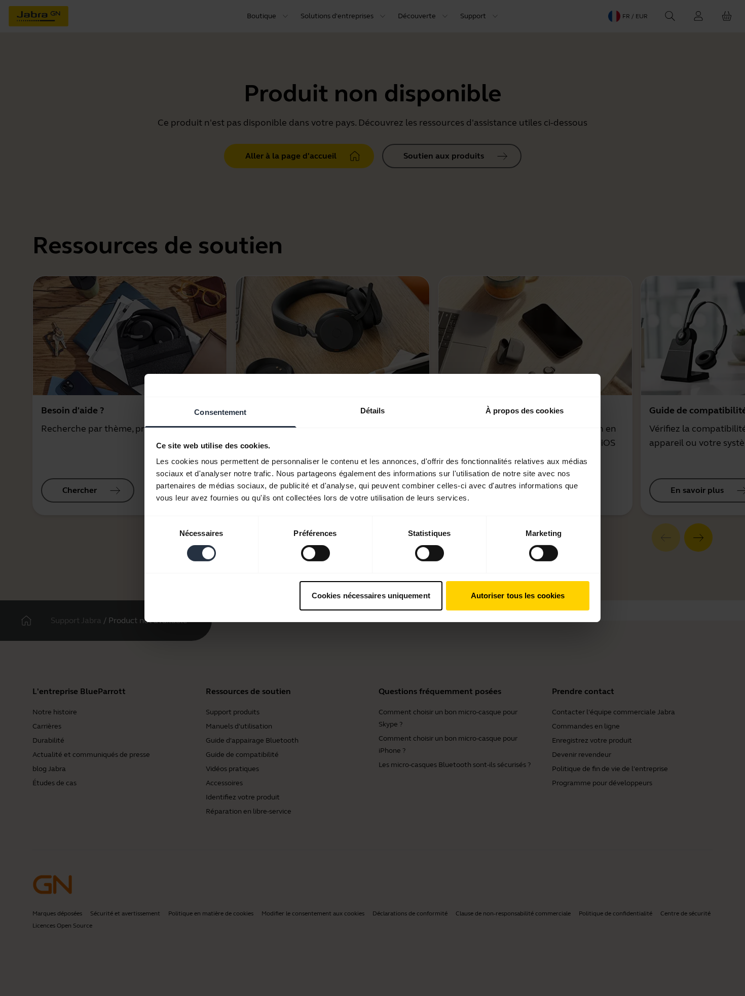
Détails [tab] (372, 410)
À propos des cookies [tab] (525, 410)
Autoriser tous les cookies (518, 595)
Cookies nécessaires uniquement (371, 595)
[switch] (315, 553)
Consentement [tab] (220, 412)
